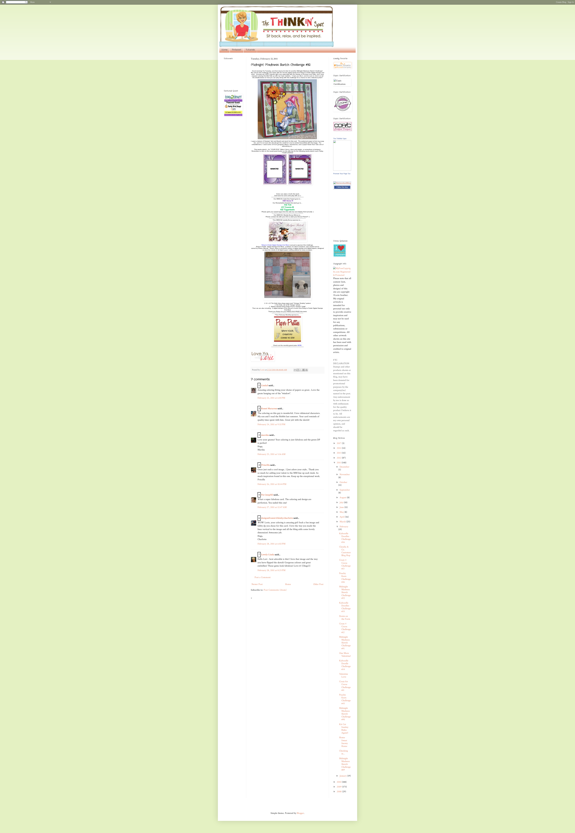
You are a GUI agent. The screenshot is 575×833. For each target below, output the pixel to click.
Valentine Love (343, 675)
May (342, 512)
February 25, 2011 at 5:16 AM (271, 454)
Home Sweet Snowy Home (343, 742)
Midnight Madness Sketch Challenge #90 (345, 714)
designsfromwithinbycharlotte (277, 518)
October (343, 482)
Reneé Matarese (269, 408)
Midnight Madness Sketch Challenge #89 (345, 764)
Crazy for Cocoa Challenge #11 (345, 686)
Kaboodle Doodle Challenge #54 (345, 665)
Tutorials (250, 49)
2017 (339, 443)
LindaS (264, 385)
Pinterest (236, 49)
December (344, 466)
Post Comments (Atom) (275, 590)
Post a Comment (263, 577)
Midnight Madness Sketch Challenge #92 (345, 592)
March (343, 521)
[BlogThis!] (297, 369)
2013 (339, 452)
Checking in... (343, 752)
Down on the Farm (344, 618)
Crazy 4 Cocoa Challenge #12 (345, 628)
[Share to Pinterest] (306, 369)
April (342, 516)
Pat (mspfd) (267, 494)
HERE (299, 345)
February (344, 526)
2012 (339, 457)
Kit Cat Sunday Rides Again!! (343, 729)
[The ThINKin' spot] (342, 170)
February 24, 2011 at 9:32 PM (271, 424)
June (342, 507)
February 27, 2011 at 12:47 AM (272, 507)
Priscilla (265, 465)
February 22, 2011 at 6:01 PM (271, 397)
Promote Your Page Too (341, 174)
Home (224, 49)
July (342, 502)
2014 (339, 448)
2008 (339, 791)
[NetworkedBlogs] (342, 186)
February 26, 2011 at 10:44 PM (272, 484)
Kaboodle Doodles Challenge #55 (345, 607)
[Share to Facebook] (303, 369)
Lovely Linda (267, 554)
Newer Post (257, 584)
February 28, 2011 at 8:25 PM (271, 570)
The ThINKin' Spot (339, 138)
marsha (265, 435)
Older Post (318, 584)
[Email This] (295, 369)
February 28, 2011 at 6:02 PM (271, 543)
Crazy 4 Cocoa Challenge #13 (345, 564)
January (343, 775)
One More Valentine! (345, 655)
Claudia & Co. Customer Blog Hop (345, 551)
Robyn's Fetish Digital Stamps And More (275, 245)
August (343, 497)
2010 (339, 782)
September (345, 489)
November (345, 474)
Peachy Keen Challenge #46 (345, 578)
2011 (339, 462)
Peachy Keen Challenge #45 (345, 699)
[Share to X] (300, 369)
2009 (339, 786)
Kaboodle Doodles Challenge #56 (345, 538)
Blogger (300, 813)
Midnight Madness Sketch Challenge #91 (345, 642)
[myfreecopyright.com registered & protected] (342, 275)
